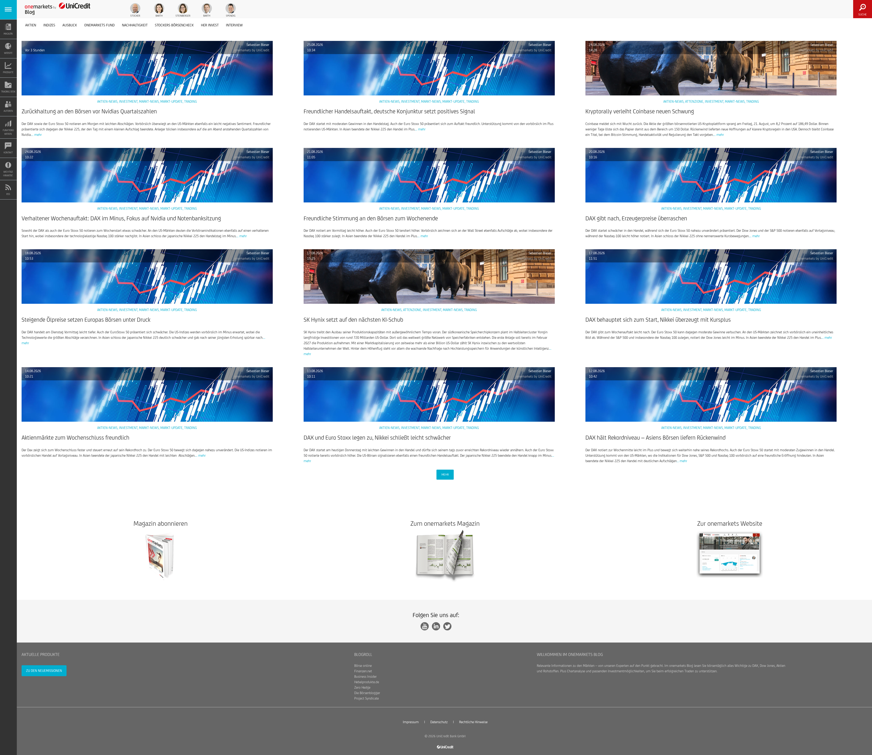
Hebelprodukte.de (366, 682)
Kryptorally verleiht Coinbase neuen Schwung (639, 111)
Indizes (49, 25)
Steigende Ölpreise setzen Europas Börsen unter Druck (86, 319)
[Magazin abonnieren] (160, 556)
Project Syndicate (366, 698)
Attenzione (694, 101)
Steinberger (183, 15)
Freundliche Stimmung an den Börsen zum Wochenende (371, 218)
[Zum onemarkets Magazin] (445, 556)
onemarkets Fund (99, 25)
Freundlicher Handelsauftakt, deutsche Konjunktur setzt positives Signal (389, 111)
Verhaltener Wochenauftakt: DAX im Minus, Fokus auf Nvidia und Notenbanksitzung (121, 218)
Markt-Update (171, 101)
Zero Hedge (362, 687)
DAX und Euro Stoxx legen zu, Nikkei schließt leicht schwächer (377, 437)
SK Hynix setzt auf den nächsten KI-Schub (353, 319)
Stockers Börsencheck (174, 25)
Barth (159, 15)
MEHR (445, 474)
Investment (128, 101)
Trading (190, 101)
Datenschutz (439, 722)
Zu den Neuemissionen (44, 671)
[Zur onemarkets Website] (730, 553)
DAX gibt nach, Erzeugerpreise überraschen (636, 218)
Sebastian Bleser (258, 45)
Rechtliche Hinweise (473, 722)
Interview (234, 25)
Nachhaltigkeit (135, 25)
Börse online (363, 666)
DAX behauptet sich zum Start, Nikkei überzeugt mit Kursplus (658, 319)
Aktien (30, 25)
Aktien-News (107, 101)
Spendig (230, 15)
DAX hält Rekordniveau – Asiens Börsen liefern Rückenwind (655, 437)
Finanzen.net (363, 671)
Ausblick (69, 25)
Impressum (411, 722)
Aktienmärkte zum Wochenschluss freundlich (75, 437)
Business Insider (365, 676)
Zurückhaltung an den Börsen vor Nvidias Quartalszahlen (89, 111)
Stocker (135, 15)
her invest (210, 25)
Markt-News (149, 101)
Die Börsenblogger (367, 693)
